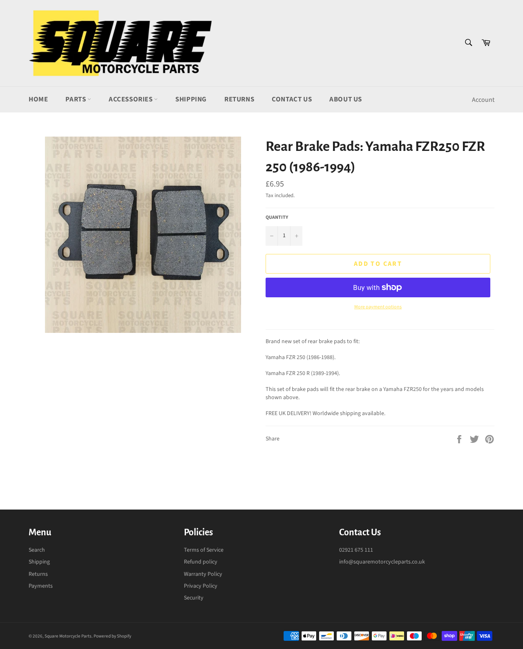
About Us (345, 99)
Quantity (277, 217)
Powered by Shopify (112, 636)
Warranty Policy (203, 574)
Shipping (191, 99)
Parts (76, 99)
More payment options (378, 307)
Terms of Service (204, 550)
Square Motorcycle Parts (68, 636)
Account (483, 99)
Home (38, 99)
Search (37, 550)
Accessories (131, 99)
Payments (41, 586)
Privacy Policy (200, 586)
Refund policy (200, 562)
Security (193, 598)
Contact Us (292, 99)
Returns (239, 99)
